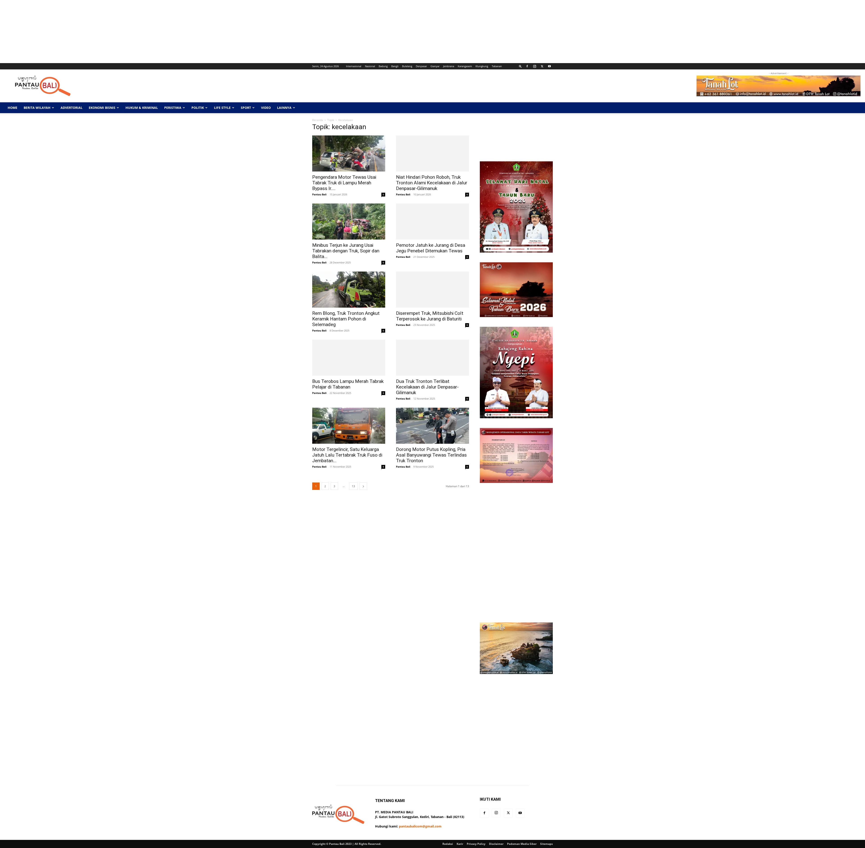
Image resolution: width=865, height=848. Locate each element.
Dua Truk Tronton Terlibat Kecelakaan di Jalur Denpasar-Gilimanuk (427, 387)
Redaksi (447, 844)
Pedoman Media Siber (522, 844)
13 (353, 486)
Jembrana (448, 66)
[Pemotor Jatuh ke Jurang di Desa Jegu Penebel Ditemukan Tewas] (432, 221)
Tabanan (497, 66)
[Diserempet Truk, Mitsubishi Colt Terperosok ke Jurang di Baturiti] (432, 290)
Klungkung (482, 66)
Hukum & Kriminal (141, 107)
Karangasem (465, 66)
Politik (197, 107)
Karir (460, 844)
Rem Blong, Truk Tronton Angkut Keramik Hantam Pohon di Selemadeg (346, 319)
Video (266, 107)
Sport (246, 107)
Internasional (353, 66)
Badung (383, 66)
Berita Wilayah (37, 107)
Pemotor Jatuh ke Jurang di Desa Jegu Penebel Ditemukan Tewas (430, 248)
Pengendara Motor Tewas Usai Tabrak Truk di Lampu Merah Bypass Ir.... (344, 182)
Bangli (394, 66)
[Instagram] (534, 66)
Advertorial (71, 107)
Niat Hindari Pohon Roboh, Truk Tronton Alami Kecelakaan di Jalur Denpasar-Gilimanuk (431, 182)
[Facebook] (527, 66)
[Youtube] (549, 66)
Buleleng (407, 66)
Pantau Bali (319, 194)
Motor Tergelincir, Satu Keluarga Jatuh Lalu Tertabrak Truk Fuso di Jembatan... (347, 455)
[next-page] (363, 486)
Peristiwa (172, 107)
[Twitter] (542, 66)
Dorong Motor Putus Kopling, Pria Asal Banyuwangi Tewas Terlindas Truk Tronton (431, 455)
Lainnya (284, 107)
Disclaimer (496, 844)
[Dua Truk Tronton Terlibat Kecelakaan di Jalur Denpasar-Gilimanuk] (432, 358)
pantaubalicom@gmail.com (420, 826)
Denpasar (421, 66)
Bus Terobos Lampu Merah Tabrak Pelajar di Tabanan (348, 384)
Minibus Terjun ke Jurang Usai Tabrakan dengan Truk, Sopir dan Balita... (345, 250)
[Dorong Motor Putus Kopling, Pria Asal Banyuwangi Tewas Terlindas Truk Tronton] (432, 426)
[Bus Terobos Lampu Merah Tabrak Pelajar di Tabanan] (348, 358)
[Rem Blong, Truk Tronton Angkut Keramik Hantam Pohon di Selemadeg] (348, 290)
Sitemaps (546, 844)
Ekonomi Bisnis (102, 107)
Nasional (370, 66)
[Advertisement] (135, 31)
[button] (520, 66)
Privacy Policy (476, 844)
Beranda (317, 120)
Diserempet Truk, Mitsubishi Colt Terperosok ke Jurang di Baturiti (429, 316)
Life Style (222, 107)
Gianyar (434, 66)
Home (12, 107)
